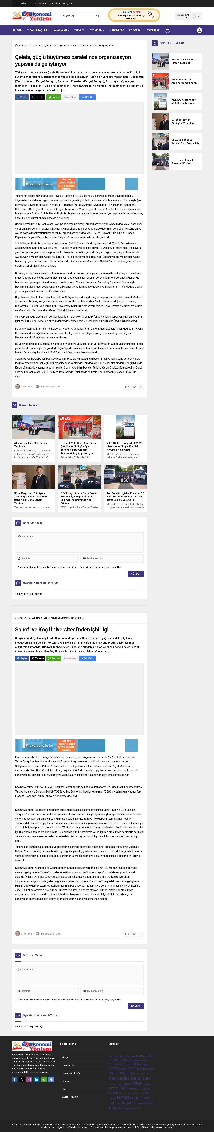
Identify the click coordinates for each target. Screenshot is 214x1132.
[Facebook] (14, 1079)
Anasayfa (23, 45)
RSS (64, 1089)
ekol (138, 1061)
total (111, 1103)
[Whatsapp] (44, 1079)
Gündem (36, 618)
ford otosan (115, 1064)
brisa (125, 1060)
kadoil (122, 1068)
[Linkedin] (36, 1079)
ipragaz (145, 1064)
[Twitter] (22, 1079)
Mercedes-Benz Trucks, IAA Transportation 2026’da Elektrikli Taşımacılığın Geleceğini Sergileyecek (76, 3)
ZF (138, 1108)
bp (119, 1060)
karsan (131, 1068)
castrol (132, 1060)
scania (114, 1092)
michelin (113, 1084)
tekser (112, 1098)
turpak (127, 1102)
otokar (136, 1083)
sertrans (138, 1093)
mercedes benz (141, 1073)
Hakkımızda (68, 1065)
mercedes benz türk (130, 1078)
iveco (113, 1068)
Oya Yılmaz (26, 386)
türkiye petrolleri (143, 1103)
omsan (120, 1084)
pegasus (146, 1084)
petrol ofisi (119, 1088)
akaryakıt (113, 1056)
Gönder (56, 97)
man (113, 1072)
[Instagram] (29, 1079)
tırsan (114, 1107)
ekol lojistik (145, 1060)
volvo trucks (130, 1108)
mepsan (124, 1072)
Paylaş (23, 97)
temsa (123, 1097)
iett (139, 1065)
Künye (65, 1057)
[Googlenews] (51, 1079)
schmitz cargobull (127, 1093)
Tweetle (39, 97)
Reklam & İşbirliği (71, 1073)
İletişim (66, 1081)
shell (146, 1092)
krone (141, 1068)
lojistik (149, 1068)
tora (132, 1098)
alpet (121, 1056)
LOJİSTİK (36, 45)
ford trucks (129, 1064)
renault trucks (139, 1088)
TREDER (117, 1104)
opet (126, 1084)
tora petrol (145, 1098)
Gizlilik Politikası (70, 1096)
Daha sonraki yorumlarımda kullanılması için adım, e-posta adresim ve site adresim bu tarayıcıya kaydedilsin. (70, 567)
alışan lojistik (132, 1056)
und (122, 1108)
